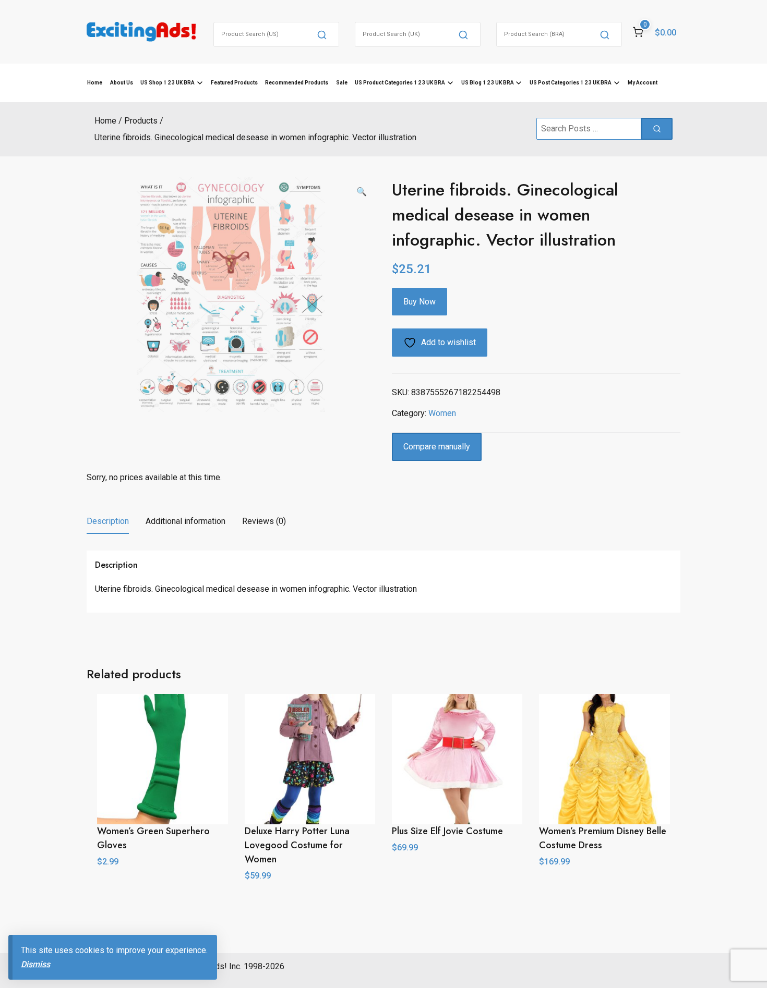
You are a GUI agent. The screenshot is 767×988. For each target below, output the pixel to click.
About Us (121, 83)
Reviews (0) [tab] (264, 521)
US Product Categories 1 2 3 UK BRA (400, 83)
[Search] (322, 34)
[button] (361, 192)
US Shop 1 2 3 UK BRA (167, 83)
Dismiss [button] (35, 964)
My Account (642, 83)
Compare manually (436, 447)
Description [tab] (108, 521)
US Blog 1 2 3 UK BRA (487, 83)
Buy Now (419, 302)
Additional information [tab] (185, 521)
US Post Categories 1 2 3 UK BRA (571, 83)
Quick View (457, 871)
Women (442, 413)
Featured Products (234, 83)
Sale (341, 83)
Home (94, 83)
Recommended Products (296, 83)
